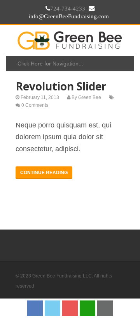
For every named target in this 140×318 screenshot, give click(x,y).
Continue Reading (44, 172)
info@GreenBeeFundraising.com (69, 16)
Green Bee (89, 97)
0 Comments (34, 105)
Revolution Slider (61, 86)
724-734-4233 (67, 8)
